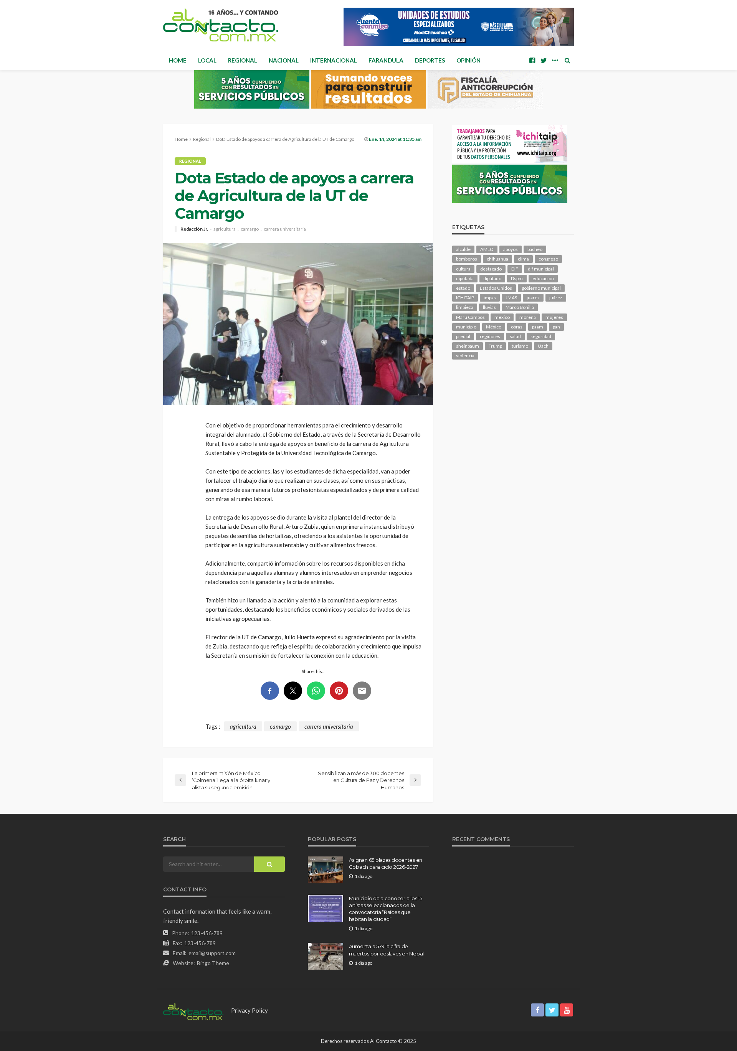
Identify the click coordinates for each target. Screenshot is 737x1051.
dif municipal (541, 269)
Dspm (517, 278)
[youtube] (566, 1009)
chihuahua (497, 259)
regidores (490, 336)
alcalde (463, 249)
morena (527, 317)
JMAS (511, 297)
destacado (491, 269)
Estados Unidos (496, 288)
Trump (495, 346)
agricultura (224, 229)
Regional (242, 60)
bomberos (466, 259)
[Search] (567, 60)
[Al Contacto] (220, 25)
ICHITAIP (465, 297)
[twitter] (543, 60)
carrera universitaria (285, 229)
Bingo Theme (213, 963)
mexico (502, 317)
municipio (466, 327)
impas (490, 297)
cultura (463, 269)
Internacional (333, 60)
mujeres (554, 317)
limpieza (464, 307)
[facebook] (532, 60)
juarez (533, 297)
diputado (492, 278)
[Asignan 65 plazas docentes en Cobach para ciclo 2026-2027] (325, 869)
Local (207, 60)
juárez (555, 297)
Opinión (468, 60)
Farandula (385, 60)
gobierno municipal (541, 288)
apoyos (510, 249)
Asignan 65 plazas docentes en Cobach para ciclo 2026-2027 (385, 863)
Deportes (430, 60)
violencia (465, 355)
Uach (543, 346)
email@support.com (212, 953)
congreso (548, 259)
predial (463, 336)
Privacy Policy (249, 1010)
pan (556, 327)
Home (178, 60)
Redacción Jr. (194, 229)
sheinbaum (467, 346)
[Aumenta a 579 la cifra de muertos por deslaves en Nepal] (325, 956)
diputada (465, 278)
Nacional (284, 60)
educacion (543, 278)
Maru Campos (470, 317)
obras (516, 327)
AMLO (487, 249)
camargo (250, 229)
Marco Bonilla (520, 307)
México (493, 327)
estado (463, 288)
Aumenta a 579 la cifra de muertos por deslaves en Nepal (386, 949)
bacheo (534, 249)
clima (523, 259)
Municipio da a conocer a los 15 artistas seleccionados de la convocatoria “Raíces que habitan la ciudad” (385, 908)
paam (537, 327)
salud (515, 336)
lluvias (489, 307)
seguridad (540, 336)
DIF (514, 269)
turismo (520, 346)
